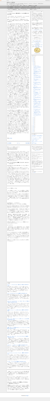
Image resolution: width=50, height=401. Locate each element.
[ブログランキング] (37, 150)
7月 (33, 118)
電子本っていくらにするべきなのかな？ (23, 9)
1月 (33, 124)
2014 (33, 131)
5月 (33, 120)
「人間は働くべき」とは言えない (33, 9)
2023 (33, 60)
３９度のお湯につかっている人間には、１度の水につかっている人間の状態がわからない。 (37, 71)
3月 (33, 122)
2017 (33, 128)
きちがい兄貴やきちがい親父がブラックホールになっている (37, 89)
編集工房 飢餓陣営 (34, 143)
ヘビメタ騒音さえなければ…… (36, 110)
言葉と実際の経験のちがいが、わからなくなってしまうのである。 (37, 107)
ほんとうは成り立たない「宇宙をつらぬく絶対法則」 (37, 92)
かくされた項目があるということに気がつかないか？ (37, 79)
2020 (33, 126)
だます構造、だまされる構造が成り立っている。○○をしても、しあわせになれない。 (37, 67)
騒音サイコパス (25, 5)
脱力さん (21, 5)
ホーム (8, 5)
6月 (33, 119)
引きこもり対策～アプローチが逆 (14, 5)
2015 (33, 130)
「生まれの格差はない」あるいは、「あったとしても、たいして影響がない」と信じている (37, 104)
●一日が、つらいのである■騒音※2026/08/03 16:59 (16, 361)
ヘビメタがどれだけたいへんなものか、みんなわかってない (37, 109)
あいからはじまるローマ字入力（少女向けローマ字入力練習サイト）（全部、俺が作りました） (37, 136)
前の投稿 (28, 143)
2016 (33, 129)
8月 (33, 117)
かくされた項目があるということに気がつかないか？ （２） (37, 75)
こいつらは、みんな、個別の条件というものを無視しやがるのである (37, 77)
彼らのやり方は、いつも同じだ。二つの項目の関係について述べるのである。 (37, 83)
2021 (33, 125)
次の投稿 (9, 143)
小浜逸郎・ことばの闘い (34, 140)
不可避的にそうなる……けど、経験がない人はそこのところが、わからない (37, 74)
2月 (33, 123)
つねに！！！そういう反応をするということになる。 (37, 105)
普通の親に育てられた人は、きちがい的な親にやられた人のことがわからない (37, 100)
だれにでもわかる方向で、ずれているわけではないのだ (37, 94)
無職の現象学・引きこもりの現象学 (33, 5)
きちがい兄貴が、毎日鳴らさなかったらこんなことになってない (37, 114)
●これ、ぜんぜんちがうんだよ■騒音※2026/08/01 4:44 (17, 293)
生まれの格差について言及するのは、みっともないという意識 (37, 101)
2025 (33, 58)
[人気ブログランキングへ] (37, 52)
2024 (33, 59)
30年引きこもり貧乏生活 (11, 2)
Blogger (27, 395)
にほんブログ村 (37, 43)
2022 (33, 61)
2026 (33, 57)
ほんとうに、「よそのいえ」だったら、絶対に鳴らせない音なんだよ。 (37, 97)
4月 (33, 121)
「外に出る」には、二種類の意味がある (12, 9)
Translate (34, 172)
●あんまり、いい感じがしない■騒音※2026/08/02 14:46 (17, 345)
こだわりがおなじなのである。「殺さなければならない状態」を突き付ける (37, 112)
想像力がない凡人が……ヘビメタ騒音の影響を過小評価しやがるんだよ (37, 88)
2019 (33, 127)
